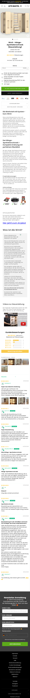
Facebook (15, 686)
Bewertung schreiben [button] (15, 351)
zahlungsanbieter (14, 693)
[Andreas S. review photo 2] (13, 400)
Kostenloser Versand (15, 107)
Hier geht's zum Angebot (14, 223)
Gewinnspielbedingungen (15, 667)
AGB (15, 660)
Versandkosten (19, 60)
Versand (15, 658)
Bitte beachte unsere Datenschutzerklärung (15, 639)
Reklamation (15, 674)
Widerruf (15, 676)
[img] (4, 381)
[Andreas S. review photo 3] (21, 400)
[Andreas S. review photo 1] (5, 400)
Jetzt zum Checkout (15, 93)
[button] (10, 55)
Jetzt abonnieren (15, 644)
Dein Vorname (7, 615)
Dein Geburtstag (8, 622)
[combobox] (15, 68)
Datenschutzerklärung (15, 662)
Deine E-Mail (6, 608)
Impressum (15, 653)
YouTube (15, 681)
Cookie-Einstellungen (15, 665)
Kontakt (15, 656)
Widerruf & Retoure (15, 672)
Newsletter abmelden (15, 669)
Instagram (15, 683)
